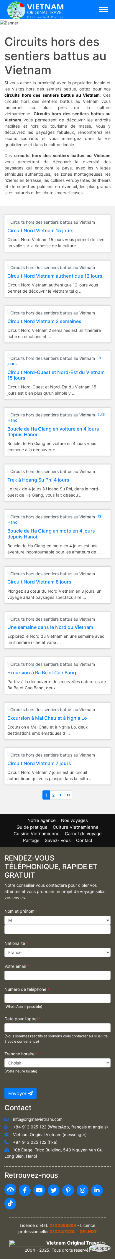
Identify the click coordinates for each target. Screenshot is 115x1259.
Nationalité (16, 943)
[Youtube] (39, 1190)
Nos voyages (74, 820)
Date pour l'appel (22, 1018)
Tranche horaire (21, 1053)
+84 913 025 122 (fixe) (35, 1142)
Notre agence (41, 820)
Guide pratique (32, 827)
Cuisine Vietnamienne (37, 833)
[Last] (68, 795)
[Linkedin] (97, 1190)
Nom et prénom (21, 911)
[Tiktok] (10, 1203)
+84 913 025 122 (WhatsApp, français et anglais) (60, 1126)
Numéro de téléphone (27, 989)
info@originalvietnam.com (38, 1119)
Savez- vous (58, 840)
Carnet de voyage (83, 833)
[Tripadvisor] (10, 1189)
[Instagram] (82, 1190)
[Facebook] (25, 1190)
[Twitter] (54, 1190)
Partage (31, 840)
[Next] (60, 795)
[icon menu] (103, 9)
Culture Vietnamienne (75, 827)
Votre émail (16, 966)
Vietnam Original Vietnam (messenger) (50, 1134)
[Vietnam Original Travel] (36, 9)
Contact (84, 840)
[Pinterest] (68, 1190)
